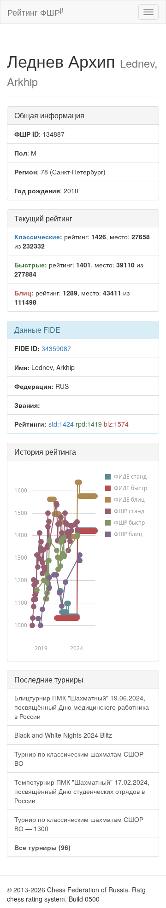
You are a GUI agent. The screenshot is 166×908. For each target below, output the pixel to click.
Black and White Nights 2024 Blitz (63, 735)
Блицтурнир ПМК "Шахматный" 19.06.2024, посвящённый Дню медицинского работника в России (81, 707)
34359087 (56, 348)
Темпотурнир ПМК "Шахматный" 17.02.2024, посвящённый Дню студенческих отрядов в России (81, 791)
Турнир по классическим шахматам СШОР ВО (78, 758)
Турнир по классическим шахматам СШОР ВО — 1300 (78, 824)
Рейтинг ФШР (35, 12)
